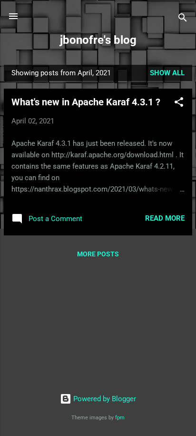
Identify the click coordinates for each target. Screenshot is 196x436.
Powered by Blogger (103, 399)
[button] (179, 103)
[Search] (182, 19)
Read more (165, 218)
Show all (167, 73)
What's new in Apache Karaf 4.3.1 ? (85, 102)
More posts (98, 254)
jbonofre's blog (98, 40)
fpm (120, 418)
